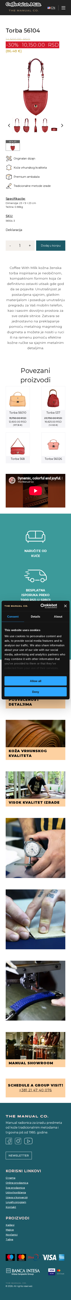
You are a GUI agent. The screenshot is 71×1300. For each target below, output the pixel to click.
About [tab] (58, 616)
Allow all (35, 681)
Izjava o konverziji (17, 1197)
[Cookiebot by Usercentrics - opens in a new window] (42, 606)
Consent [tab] (13, 616)
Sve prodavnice (15, 1187)
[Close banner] (65, 606)
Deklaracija (14, 230)
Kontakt (11, 1207)
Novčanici (12, 1234)
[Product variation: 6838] (13, 145)
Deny (35, 691)
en (53, 8)
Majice (10, 1229)
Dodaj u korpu (51, 245)
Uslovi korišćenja (16, 1192)
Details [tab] (35, 616)
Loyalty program (16, 1202)
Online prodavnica (17, 1182)
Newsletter (19, 1155)
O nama (10, 1177)
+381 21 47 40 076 (35, 1090)
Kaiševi (10, 1225)
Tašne (9, 1239)
